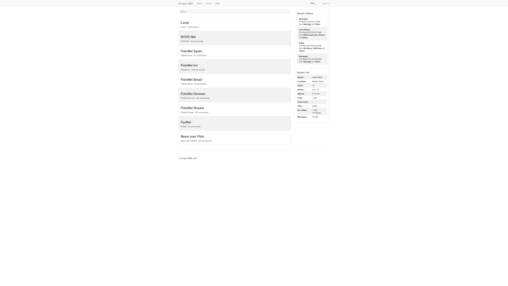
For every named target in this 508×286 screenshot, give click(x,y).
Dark (313, 3)
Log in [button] (325, 3)
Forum (209, 3)
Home (199, 3)
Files (217, 3)
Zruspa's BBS (186, 3)
